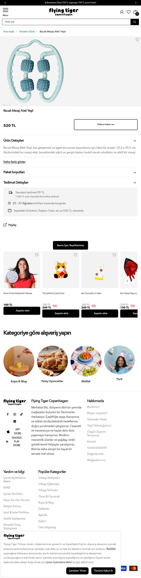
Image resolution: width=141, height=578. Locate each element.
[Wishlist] (36, 255)
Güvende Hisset (97, 419)
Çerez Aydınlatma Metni (14, 479)
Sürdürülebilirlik (97, 448)
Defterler (44, 509)
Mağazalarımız (96, 460)
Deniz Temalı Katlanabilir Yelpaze (17, 293)
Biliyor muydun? (97, 413)
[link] (128, 12)
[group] (21, 283)
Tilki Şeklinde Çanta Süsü (53, 293)
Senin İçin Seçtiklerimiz (70, 245)
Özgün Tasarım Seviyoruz (96, 433)
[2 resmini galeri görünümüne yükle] (6, 104)
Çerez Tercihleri (13, 494)
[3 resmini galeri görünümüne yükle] (9, 104)
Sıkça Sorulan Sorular (16, 500)
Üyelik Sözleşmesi (14, 519)
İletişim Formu (12, 506)
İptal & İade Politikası (16, 512)
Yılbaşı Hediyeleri (49, 478)
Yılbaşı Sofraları (48, 490)
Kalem (42, 521)
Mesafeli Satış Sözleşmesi (11, 526)
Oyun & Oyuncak (49, 496)
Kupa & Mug (46, 503)
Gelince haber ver (105, 124)
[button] (5, 12)
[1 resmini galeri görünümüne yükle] (4, 104)
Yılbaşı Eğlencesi (48, 484)
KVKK (6, 488)
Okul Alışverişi (47, 527)
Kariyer (91, 441)
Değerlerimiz (95, 454)
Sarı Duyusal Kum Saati (91, 293)
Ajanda (42, 515)
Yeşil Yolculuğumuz (99, 425)
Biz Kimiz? (93, 407)
